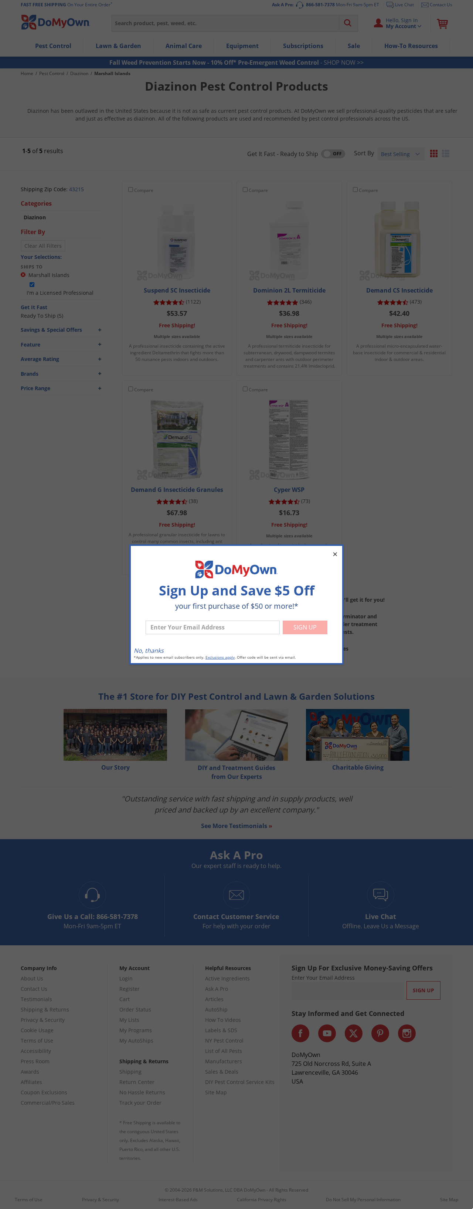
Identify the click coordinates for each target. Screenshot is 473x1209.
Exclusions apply (220, 657)
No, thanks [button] (149, 650)
